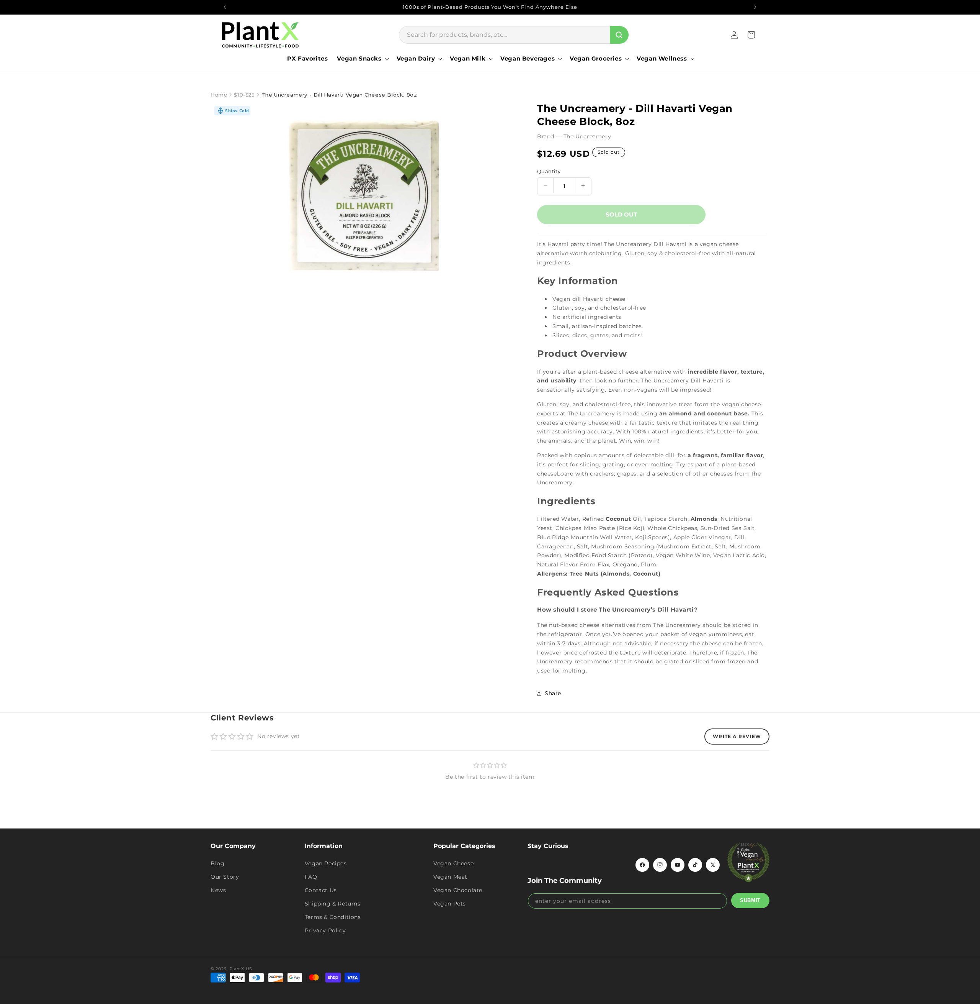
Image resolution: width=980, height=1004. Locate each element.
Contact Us (321, 890)
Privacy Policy (325, 930)
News (218, 890)
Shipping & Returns (333, 903)
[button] (362, 58)
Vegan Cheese (453, 863)
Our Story (225, 876)
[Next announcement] (755, 7)
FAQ (311, 876)
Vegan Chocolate (457, 890)
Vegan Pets (449, 903)
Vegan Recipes (326, 863)
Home (219, 95)
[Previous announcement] (224, 7)
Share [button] (553, 693)
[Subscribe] (750, 900)
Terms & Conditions (333, 917)
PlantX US (240, 968)
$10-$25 (244, 95)
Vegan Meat (450, 876)
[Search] (619, 35)
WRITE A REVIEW (737, 736)
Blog (217, 863)
